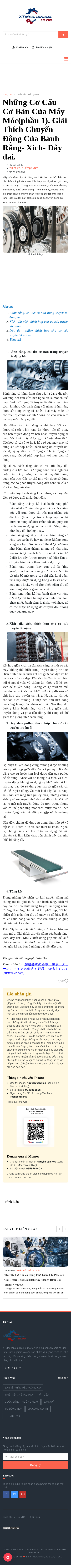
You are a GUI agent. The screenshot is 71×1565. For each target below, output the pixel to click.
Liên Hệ (21, 1517)
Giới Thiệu (11, 1367)
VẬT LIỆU (43, 1394)
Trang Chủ (8, 94)
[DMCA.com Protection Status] (11, 1527)
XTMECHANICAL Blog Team (46, 1556)
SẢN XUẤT (50, 1401)
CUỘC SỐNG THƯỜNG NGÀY (21, 1401)
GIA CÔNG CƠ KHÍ (38, 1408)
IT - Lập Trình (12, 1415)
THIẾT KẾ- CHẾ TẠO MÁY (28, 1270)
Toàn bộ (62, 1377)
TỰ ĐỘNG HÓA (13, 1408)
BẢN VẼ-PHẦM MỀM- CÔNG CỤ (23, 1387)
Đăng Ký (35, 1465)
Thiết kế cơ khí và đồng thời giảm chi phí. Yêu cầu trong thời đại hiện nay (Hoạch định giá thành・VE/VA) (34, 1280)
